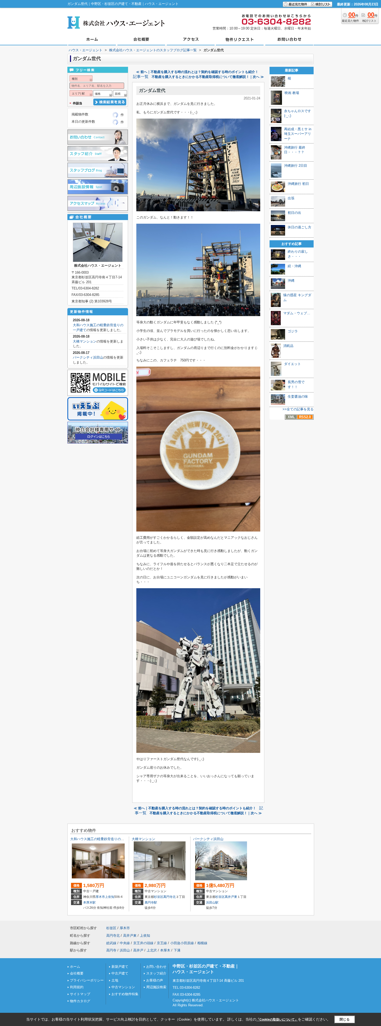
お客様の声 (154, 980)
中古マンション (123, 987)
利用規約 (76, 987)
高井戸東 (231, 897)
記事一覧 (141, 77)
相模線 (202, 943)
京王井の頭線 (143, 943)
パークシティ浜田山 (88, 357)
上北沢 (152, 950)
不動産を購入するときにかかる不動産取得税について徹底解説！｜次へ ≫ (208, 77)
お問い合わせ (156, 967)
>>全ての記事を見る (298, 409)
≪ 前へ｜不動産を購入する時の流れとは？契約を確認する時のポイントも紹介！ (197, 72)
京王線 (162, 943)
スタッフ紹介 (156, 973)
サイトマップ (80, 994)
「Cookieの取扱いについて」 (277, 1019)
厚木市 (100, 897)
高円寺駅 (151, 902)
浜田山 (125, 950)
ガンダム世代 (152, 90)
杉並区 (158, 897)
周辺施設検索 (156, 987)
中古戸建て (119, 973)
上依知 (109, 897)
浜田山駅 (212, 902)
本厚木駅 (89, 902)
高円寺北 (169, 897)
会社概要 (76, 973)
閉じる (345, 1019)
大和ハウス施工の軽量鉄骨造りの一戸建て (102, 839)
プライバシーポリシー (87, 980)
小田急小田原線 (182, 943)
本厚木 (165, 950)
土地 (114, 980)
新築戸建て (119, 967)
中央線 (125, 943)
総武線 (111, 943)
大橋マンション (84, 341)
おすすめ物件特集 (124, 994)
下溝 (177, 950)
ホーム (75, 967)
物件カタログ (80, 1001)
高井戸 (138, 950)
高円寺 (111, 950)
